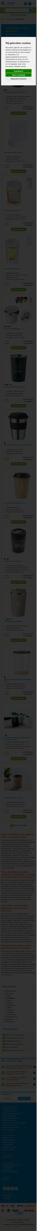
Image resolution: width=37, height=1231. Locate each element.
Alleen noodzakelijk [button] (17, 81)
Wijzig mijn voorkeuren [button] (18, 84)
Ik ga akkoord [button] (17, 77)
